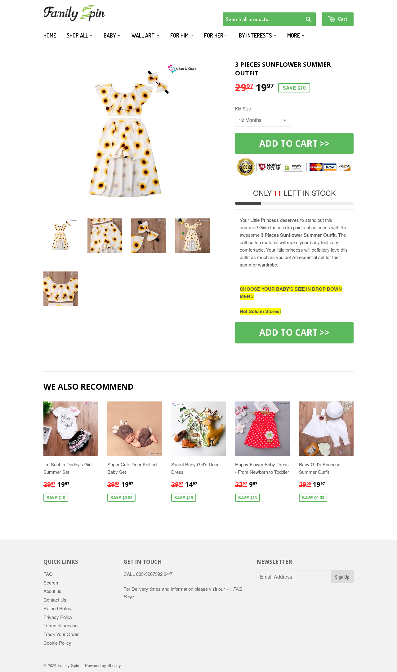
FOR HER (214, 35)
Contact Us (54, 599)
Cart (342, 19)
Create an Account (336, 4)
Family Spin (68, 665)
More (294, 35)
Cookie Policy (57, 642)
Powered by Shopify (103, 665)
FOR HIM (180, 35)
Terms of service (60, 625)
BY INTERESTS (256, 35)
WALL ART (144, 35)
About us (52, 591)
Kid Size (243, 108)
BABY (110, 35)
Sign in (303, 4)
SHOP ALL (78, 35)
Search (50, 582)
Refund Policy (57, 608)
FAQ (48, 574)
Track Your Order (60, 634)
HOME (49, 35)
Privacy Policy (58, 617)
